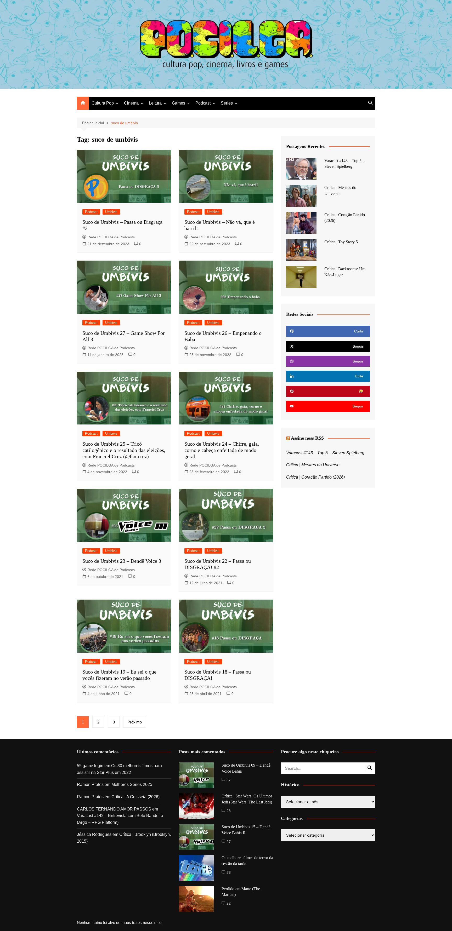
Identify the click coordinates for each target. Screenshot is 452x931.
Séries (227, 103)
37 (229, 780)
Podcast (203, 103)
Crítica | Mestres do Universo (313, 465)
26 (229, 872)
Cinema (131, 103)
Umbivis (111, 212)
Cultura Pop (103, 103)
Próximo (134, 722)
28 (229, 811)
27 (229, 842)
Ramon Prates (90, 784)
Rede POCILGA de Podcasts (111, 237)
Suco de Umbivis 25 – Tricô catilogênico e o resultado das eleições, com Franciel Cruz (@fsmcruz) (123, 450)
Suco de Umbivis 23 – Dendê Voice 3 (121, 561)
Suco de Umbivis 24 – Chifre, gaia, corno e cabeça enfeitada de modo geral (221, 450)
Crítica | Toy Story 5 (341, 242)
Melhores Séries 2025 (131, 784)
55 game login (90, 765)
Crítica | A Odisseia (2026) (135, 797)
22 (229, 903)
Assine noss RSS (307, 438)
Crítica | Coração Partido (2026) (315, 477)
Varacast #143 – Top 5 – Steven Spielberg (325, 453)
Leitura (155, 103)
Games (178, 103)
